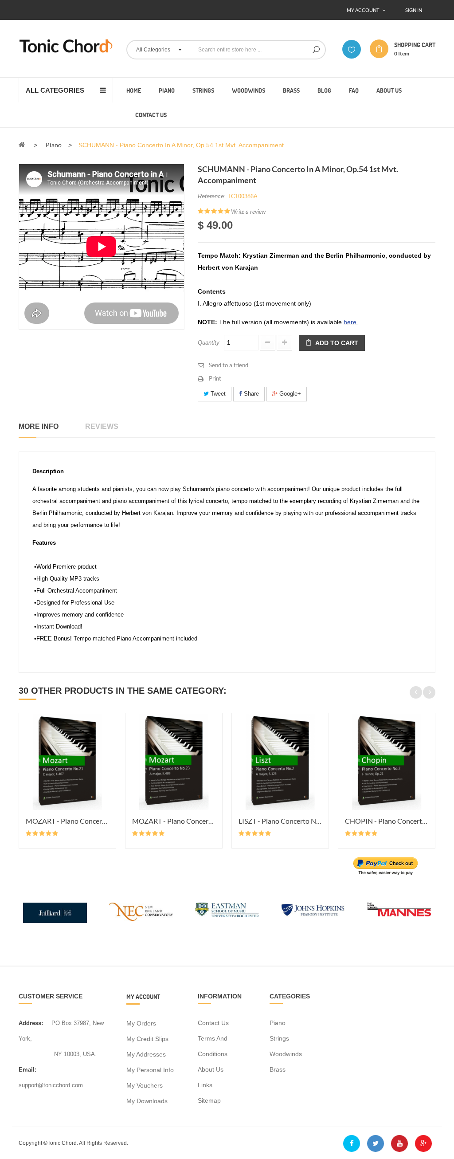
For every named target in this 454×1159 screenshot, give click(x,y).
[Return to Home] (22, 144)
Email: (27, 1069)
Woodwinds (286, 1053)
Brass (278, 1069)
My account (143, 996)
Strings (279, 1038)
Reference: (212, 196)
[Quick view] (108, 753)
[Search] (316, 49)
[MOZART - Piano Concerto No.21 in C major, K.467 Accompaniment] (67, 761)
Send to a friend (228, 365)
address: (31, 1023)
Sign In (413, 10)
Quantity (208, 342)
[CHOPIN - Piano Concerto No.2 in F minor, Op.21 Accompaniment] (386, 761)
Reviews (101, 426)
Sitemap (209, 1100)
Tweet (217, 393)
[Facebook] (351, 1143)
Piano (278, 1022)
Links (205, 1084)
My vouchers (144, 1085)
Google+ (289, 393)
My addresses (146, 1054)
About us (210, 1069)
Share (250, 393)
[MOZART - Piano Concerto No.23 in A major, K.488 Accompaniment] (173, 761)
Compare (108, 737)
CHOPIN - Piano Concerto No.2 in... (386, 821)
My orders (141, 1023)
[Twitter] (375, 1143)
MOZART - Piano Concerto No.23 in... (173, 821)
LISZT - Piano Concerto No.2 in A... (280, 821)
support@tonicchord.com (51, 1085)
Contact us (213, 1022)
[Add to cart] (108, 721)
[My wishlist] (351, 49)
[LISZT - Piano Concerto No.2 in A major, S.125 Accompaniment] (280, 761)
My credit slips (147, 1038)
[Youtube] (399, 1143)
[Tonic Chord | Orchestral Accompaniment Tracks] (66, 46)
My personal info (150, 1069)
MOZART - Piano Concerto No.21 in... (67, 821)
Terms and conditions (212, 1046)
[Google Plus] (423, 1143)
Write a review (248, 211)
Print (215, 378)
